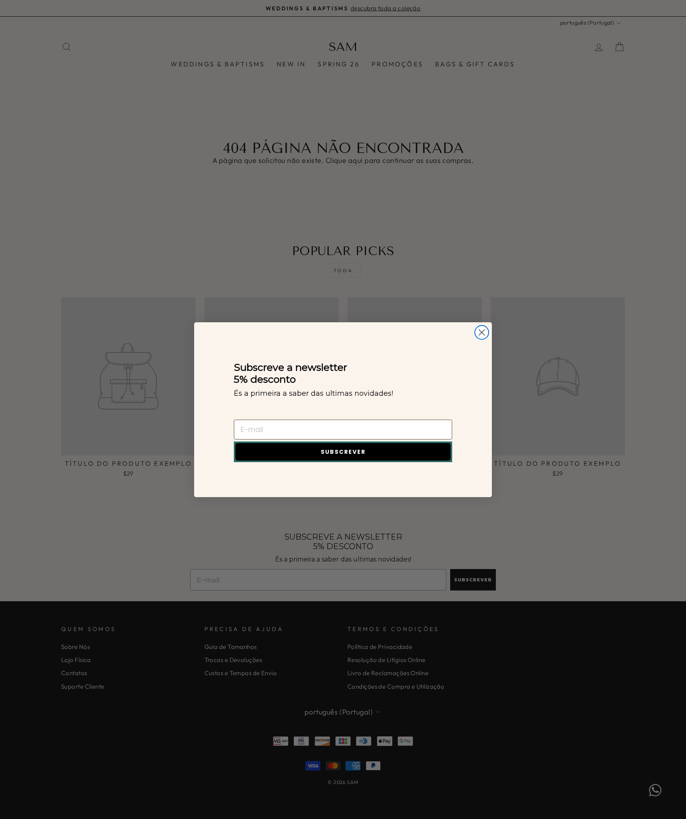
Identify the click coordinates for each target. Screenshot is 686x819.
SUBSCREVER (343, 452)
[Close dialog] (482, 332)
